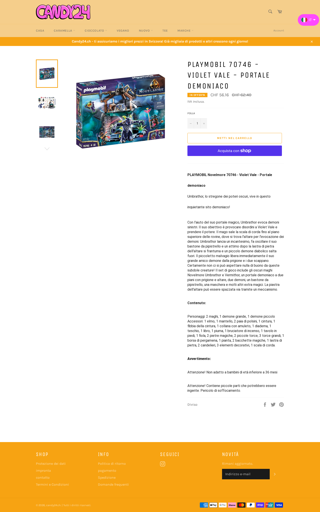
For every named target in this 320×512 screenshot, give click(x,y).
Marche (184, 30)
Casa (40, 30)
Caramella (63, 30)
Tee (165, 30)
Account (278, 30)
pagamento (107, 470)
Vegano (123, 30)
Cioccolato (95, 30)
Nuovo (145, 30)
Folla (191, 113)
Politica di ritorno (112, 463)
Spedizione (107, 477)
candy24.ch (53, 505)
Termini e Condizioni (52, 484)
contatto (43, 477)
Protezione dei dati (51, 463)
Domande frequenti (113, 484)
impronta (43, 470)
